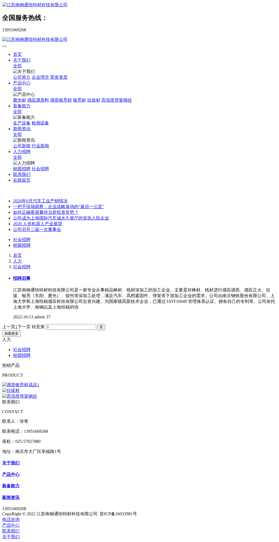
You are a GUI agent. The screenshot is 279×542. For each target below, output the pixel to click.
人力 (17, 261)
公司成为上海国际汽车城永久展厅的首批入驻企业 (61, 218)
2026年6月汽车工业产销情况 (40, 201)
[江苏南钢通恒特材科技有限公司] (139, 5)
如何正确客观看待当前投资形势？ (45, 212)
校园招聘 (22, 245)
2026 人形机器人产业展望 (37, 223)
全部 (17, 65)
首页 (17, 54)
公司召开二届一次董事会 (37, 229)
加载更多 (11, 333)
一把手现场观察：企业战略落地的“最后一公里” (58, 206)
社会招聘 (22, 239)
